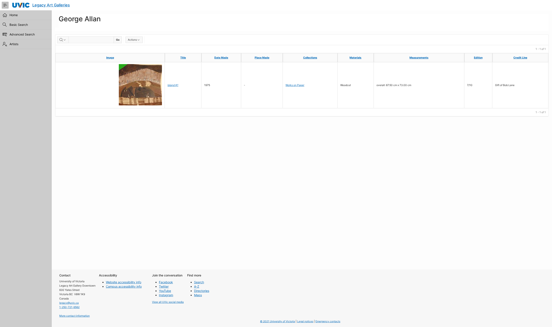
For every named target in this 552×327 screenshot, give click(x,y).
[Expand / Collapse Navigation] (5, 5)
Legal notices (305, 321)
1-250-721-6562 (69, 307)
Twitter (164, 286)
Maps (198, 295)
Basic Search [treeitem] (18, 24)
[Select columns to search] (63, 39)
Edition (478, 57)
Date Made (221, 57)
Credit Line (520, 57)
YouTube (165, 291)
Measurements (418, 57)
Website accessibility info (123, 282)
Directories (201, 291)
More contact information (74, 315)
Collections (310, 57)
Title (183, 57)
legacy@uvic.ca (69, 302)
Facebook (166, 282)
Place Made (262, 57)
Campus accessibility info (124, 286)
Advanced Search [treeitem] (22, 34)
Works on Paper (294, 85)
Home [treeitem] (13, 15)
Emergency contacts (327, 321)
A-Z (196, 286)
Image (110, 57)
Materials (355, 57)
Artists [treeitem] (13, 44)
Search (199, 282)
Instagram (166, 295)
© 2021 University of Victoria (277, 321)
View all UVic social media (168, 302)
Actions (132, 39)
